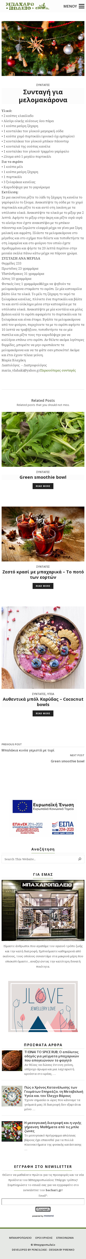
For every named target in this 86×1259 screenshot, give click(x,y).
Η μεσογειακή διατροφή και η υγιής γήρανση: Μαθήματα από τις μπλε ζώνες (52, 1127)
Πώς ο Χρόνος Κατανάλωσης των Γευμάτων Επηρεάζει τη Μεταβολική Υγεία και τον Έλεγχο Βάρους (53, 1091)
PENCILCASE (39, 1249)
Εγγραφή (43, 1209)
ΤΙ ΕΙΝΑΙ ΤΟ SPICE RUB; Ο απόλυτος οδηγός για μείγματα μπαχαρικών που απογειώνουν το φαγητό (51, 1056)
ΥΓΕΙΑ (50, 694)
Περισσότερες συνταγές (58, 370)
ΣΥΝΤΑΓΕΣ (43, 472)
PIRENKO (68, 1249)
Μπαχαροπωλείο (44, 1244)
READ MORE (43, 486)
